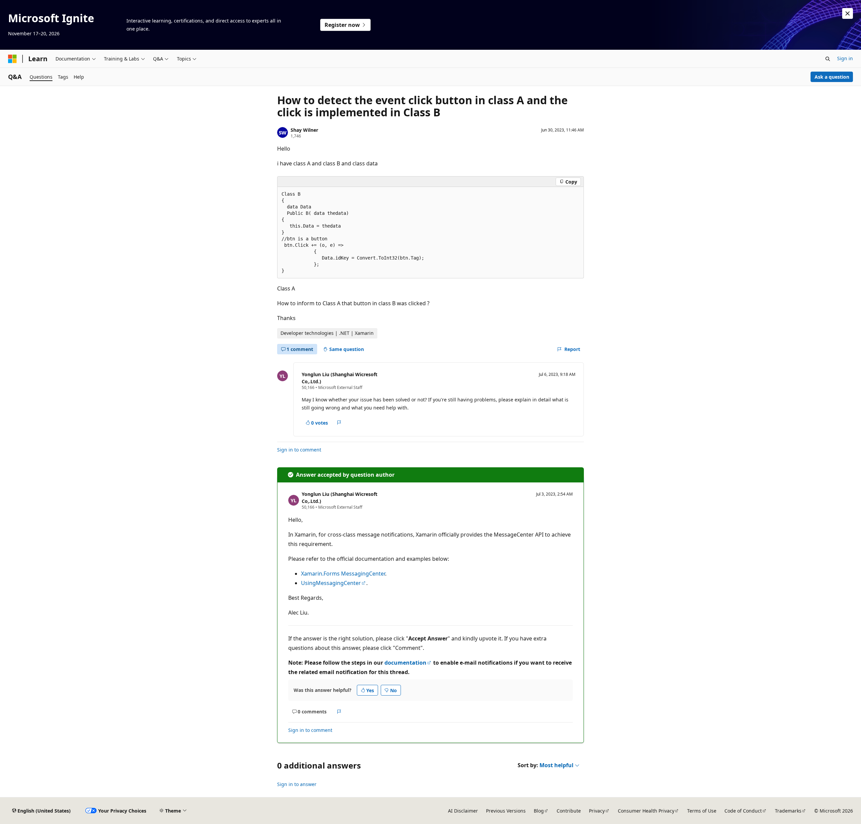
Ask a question (832, 77)
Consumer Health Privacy (646, 811)
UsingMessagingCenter (331, 583)
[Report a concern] (339, 423)
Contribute (569, 811)
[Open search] (827, 59)
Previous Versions (506, 811)
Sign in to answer (296, 784)
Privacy (597, 811)
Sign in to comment (299, 449)
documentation (405, 662)
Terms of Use (701, 811)
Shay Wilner (304, 130)
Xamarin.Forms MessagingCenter (343, 573)
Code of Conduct (743, 811)
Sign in (845, 58)
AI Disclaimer (463, 811)
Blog (539, 811)
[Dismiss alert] (847, 13)
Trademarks (788, 811)
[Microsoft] (12, 58)
